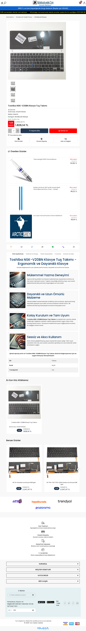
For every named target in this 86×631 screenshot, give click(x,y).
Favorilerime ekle (16, 135)
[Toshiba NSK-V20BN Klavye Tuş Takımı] (24, 403)
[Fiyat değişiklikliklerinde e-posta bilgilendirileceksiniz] (53, 247)
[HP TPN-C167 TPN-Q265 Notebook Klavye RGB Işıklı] (24, 463)
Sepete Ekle (35, 131)
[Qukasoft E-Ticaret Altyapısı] (43, 628)
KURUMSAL (43, 564)
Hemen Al (64, 131)
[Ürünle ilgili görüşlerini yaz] (32, 247)
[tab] (17, 254)
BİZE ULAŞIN (43, 581)
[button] (12, 51)
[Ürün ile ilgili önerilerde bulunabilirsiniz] (74, 247)
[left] (7, 469)
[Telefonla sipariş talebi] (64, 247)
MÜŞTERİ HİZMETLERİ (43, 570)
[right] (78, 469)
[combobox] (9, 610)
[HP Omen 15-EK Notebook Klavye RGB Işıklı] (62, 463)
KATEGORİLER (43, 575)
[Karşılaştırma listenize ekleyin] (43, 247)
